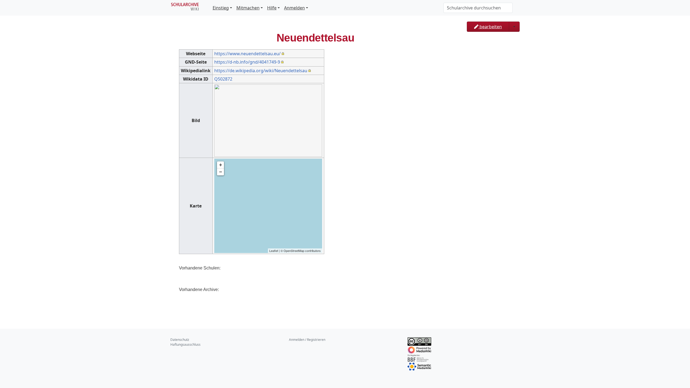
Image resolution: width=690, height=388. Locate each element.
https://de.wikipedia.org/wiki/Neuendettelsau (260, 71)
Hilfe (272, 8)
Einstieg (221, 8)
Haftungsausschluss (185, 344)
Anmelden (294, 8)
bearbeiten (490, 27)
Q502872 (223, 79)
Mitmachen (248, 8)
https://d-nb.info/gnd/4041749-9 (247, 62)
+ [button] (220, 165)
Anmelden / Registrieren (307, 339)
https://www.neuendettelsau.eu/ (247, 54)
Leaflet (273, 250)
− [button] (220, 172)
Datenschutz (179, 339)
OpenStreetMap (294, 250)
